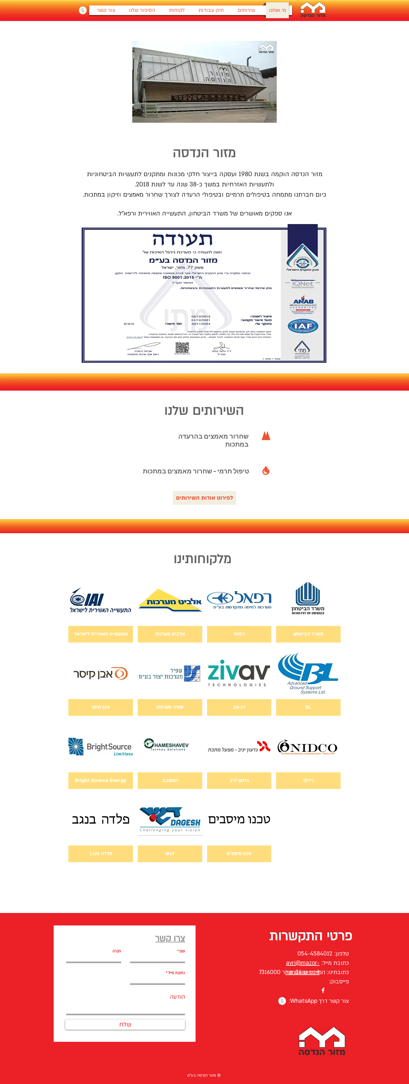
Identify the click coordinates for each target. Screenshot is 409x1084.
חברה (116, 951)
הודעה (177, 997)
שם (182, 951)
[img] (100, 608)
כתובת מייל (176, 973)
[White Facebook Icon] (323, 990)
